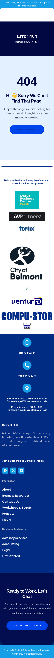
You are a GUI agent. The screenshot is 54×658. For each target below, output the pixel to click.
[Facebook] (5, 471)
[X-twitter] (13, 471)
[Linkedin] (21, 471)
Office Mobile (27, 353)
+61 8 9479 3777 (27, 376)
